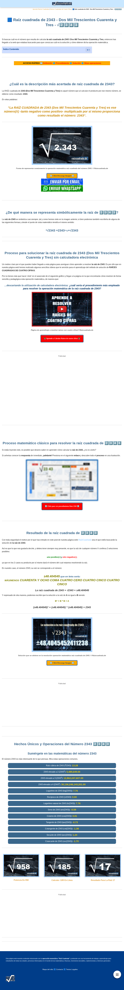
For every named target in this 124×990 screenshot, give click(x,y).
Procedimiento (62, 63)
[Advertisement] (62, 390)
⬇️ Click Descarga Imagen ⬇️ (62, 176)
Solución (77, 63)
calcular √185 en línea (62, 880)
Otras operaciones (92, 63)
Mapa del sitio (48, 969)
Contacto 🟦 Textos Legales (67, 969)
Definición (47, 63)
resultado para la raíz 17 (103, 880)
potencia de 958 (21, 880)
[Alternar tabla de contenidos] (86, 50)
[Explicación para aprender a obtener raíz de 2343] (62, 309)
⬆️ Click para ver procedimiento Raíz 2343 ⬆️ (62, 506)
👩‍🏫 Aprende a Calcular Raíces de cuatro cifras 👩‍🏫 (62, 338)
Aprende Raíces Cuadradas (41, 9)
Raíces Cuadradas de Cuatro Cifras (60, 9)
